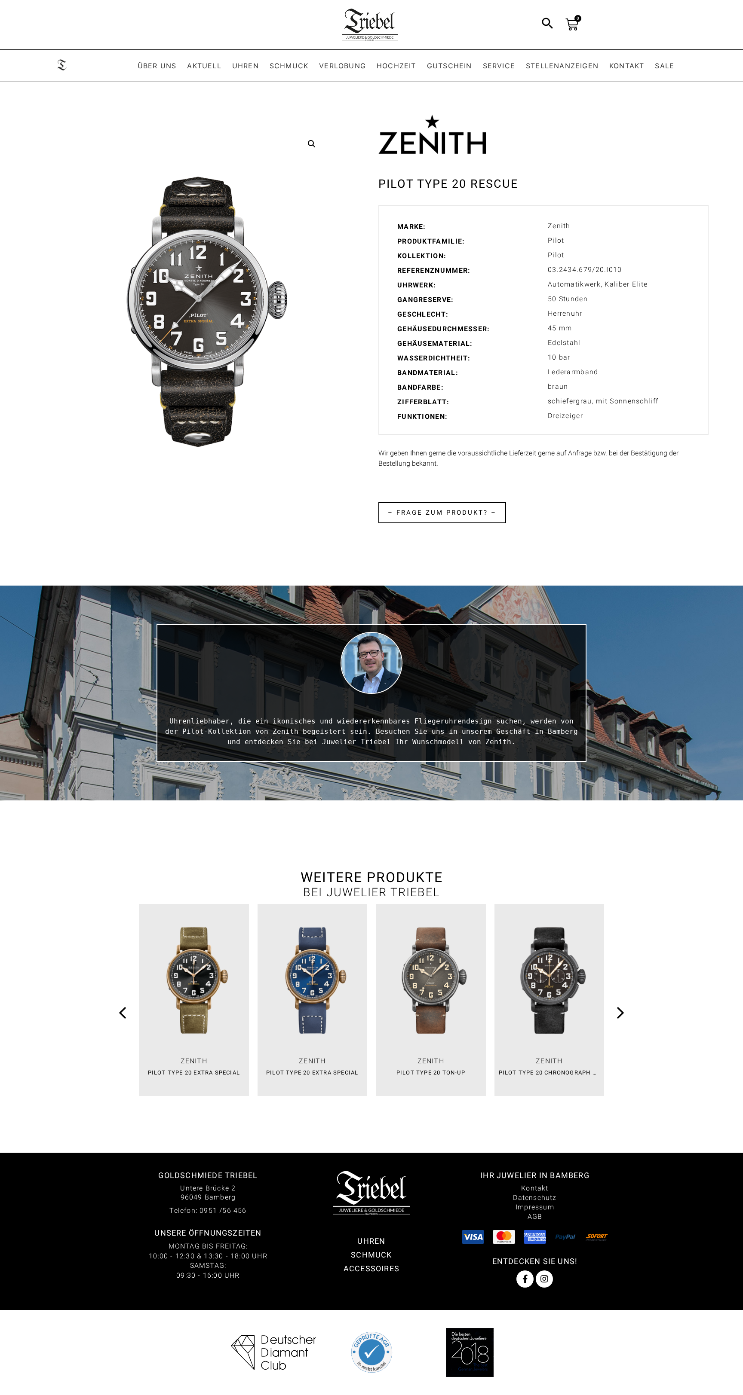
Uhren (245, 65)
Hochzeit (396, 65)
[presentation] (122, 1014)
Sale (664, 65)
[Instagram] (544, 1279)
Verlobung (342, 65)
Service (499, 65)
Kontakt (626, 65)
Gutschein (449, 65)
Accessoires (371, 1268)
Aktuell (204, 65)
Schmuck (289, 65)
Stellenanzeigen (562, 65)
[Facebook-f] (525, 1279)
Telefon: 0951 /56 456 (207, 1210)
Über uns (157, 65)
